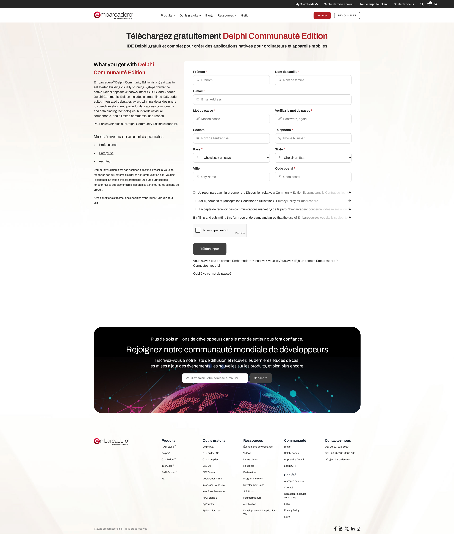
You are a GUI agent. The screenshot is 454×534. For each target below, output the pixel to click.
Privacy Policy (286, 201)
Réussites (248, 466)
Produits (167, 15)
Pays (198, 149)
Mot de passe (204, 110)
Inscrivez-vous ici (266, 261)
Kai (163, 478)
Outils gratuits (189, 15)
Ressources (226, 15)
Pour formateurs (252, 497)
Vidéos (247, 453)
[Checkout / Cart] (428, 4)
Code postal (285, 168)
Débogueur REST (212, 478)
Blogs (209, 15)
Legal (287, 504)
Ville (197, 168)
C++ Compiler (210, 459)
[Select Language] (435, 4)
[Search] (421, 4)
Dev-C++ (208, 466)
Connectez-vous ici (206, 265)
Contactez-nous (404, 4)
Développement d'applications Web (260, 512)
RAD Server (169, 472)
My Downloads (305, 4)
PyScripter (208, 504)
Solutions (248, 491)
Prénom (200, 72)
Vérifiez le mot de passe (293, 110)
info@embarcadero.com (338, 459)
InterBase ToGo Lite (214, 485)
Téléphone (284, 130)
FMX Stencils (210, 497)
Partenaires (249, 472)
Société (198, 130)
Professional (108, 145)
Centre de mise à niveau (339, 4)
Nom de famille (287, 72)
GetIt (244, 15)
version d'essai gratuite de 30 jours (130, 179)
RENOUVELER (347, 15)
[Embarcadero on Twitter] (347, 528)
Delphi (166, 452)
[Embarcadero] (114, 15)
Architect (105, 161)
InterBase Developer (214, 491)
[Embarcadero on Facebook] (335, 529)
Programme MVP (252, 478)
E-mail (199, 91)
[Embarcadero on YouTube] (340, 529)
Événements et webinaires (258, 446)
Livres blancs (250, 459)
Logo (287, 516)
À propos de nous (294, 481)
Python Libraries (212, 510)
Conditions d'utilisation (257, 201)
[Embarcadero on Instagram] (358, 529)
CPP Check (209, 472)
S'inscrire (260, 378)
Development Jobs (253, 485)
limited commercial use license (142, 116)
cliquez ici (170, 124)
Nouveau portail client (374, 4)
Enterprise (106, 153)
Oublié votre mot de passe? (212, 273)
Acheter (322, 15)
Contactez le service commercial (295, 496)
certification (249, 504)
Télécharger (209, 249)
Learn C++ (290, 466)
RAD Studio (169, 446)
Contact (288, 487)
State (280, 149)
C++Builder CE (211, 453)
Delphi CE (208, 446)
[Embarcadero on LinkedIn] (353, 529)
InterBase (168, 465)
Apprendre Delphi (294, 459)
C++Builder (169, 459)
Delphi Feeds (291, 453)
